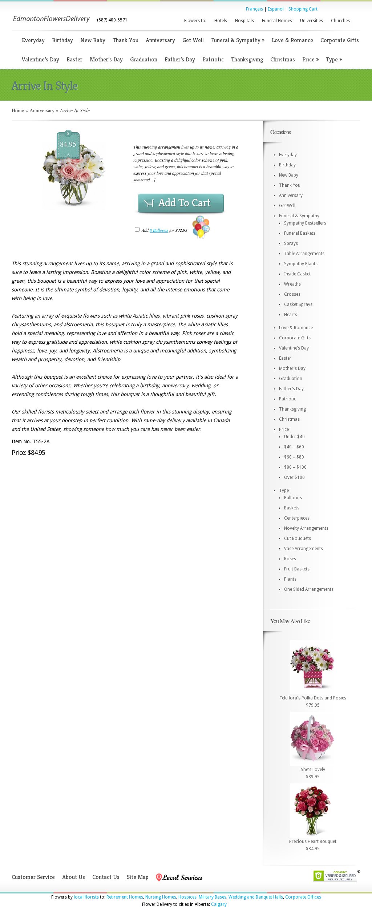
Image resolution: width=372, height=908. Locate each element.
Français (254, 9)
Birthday (62, 40)
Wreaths (292, 284)
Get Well (193, 40)
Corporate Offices (303, 897)
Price (310, 59)
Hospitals (244, 20)
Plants (290, 579)
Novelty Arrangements (306, 528)
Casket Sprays (298, 304)
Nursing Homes (160, 897)
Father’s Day (180, 59)
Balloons (293, 497)
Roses (290, 558)
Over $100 (294, 477)
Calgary (219, 904)
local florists (86, 897)
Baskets (291, 508)
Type (334, 59)
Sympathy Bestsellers (305, 223)
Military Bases (212, 897)
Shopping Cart (303, 9)
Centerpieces (297, 518)
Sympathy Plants (301, 263)
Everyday (33, 40)
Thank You (125, 40)
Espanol (276, 9)
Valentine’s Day (40, 59)
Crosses (292, 294)
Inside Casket (297, 274)
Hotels (220, 20)
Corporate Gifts (339, 40)
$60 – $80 (294, 457)
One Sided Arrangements (308, 589)
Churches (340, 20)
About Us (73, 877)
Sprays (291, 243)
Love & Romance (292, 40)
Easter (74, 59)
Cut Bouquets (297, 538)
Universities (311, 20)
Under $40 (294, 436)
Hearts (290, 314)
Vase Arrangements (303, 548)
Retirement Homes (124, 897)
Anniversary (160, 40)
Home (18, 110)
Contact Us (106, 877)
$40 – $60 (294, 446)
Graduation (143, 59)
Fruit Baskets (297, 569)
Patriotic (213, 59)
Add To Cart (184, 203)
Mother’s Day (106, 59)
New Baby (92, 40)
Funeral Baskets (299, 233)
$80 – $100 (295, 467)
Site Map (138, 877)
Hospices (187, 897)
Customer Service (33, 877)
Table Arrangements (304, 253)
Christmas (282, 59)
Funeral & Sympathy (237, 40)
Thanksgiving (247, 59)
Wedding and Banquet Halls (256, 897)
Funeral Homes (277, 20)
